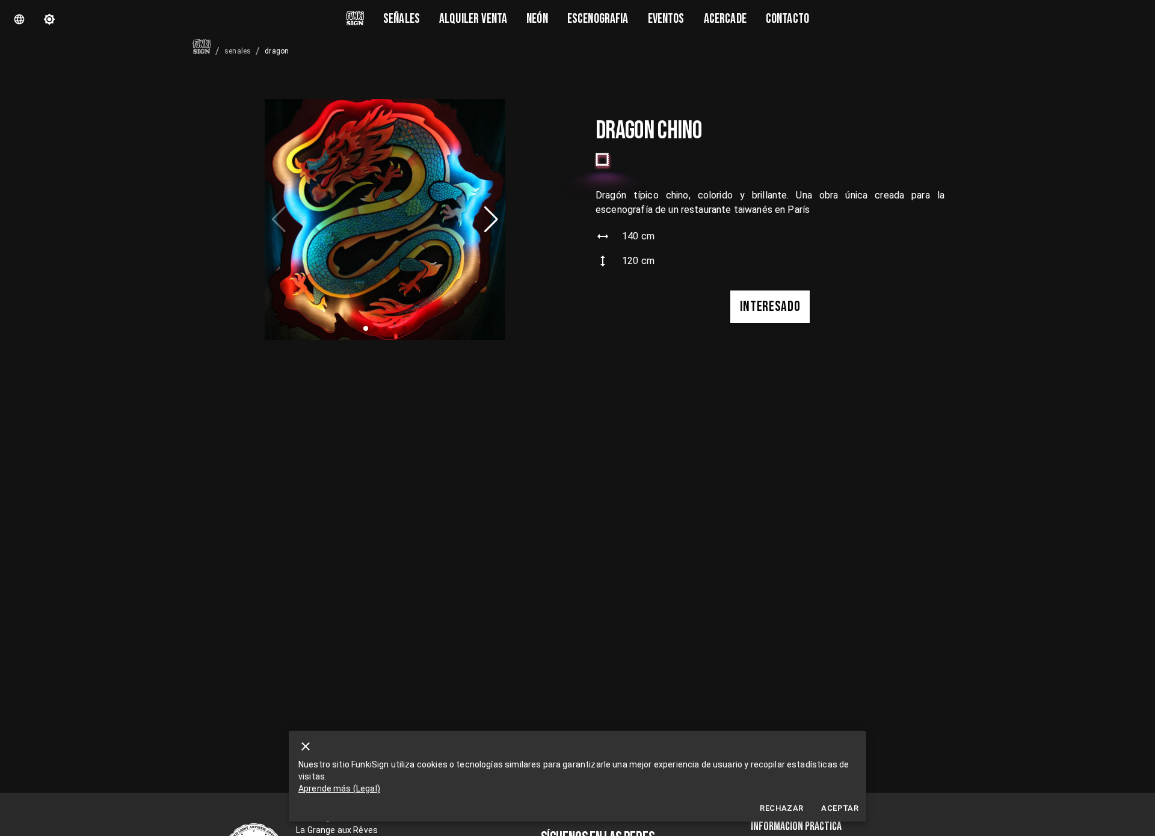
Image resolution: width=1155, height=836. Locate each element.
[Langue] (19, 19)
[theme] (49, 19)
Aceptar (839, 808)
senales (237, 51)
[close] (305, 746)
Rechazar (781, 808)
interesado (770, 306)
